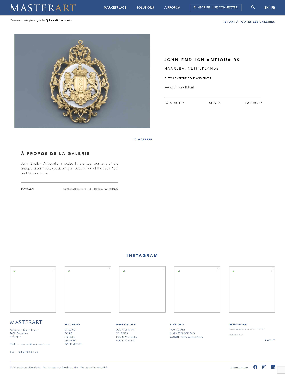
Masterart (15, 20)
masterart (177, 329)
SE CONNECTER (225, 7)
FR (273, 7)
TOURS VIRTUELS (126, 336)
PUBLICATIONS (125, 340)
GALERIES (122, 333)
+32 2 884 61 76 (27, 351)
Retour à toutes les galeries (248, 21)
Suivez (214, 103)
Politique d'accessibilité (94, 367)
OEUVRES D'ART (126, 329)
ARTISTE (70, 336)
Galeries (41, 20)
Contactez (174, 103)
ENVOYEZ (270, 340)
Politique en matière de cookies (60, 367)
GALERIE (70, 329)
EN (266, 7)
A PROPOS (172, 7)
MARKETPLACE (115, 7)
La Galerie (142, 139)
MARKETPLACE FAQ (182, 333)
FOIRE (68, 333)
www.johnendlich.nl (179, 87)
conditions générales (186, 336)
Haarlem (27, 189)
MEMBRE (70, 340)
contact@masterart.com (35, 344)
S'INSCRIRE (202, 7)
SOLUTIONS (145, 7)
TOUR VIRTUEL (74, 344)
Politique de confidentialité (25, 367)
